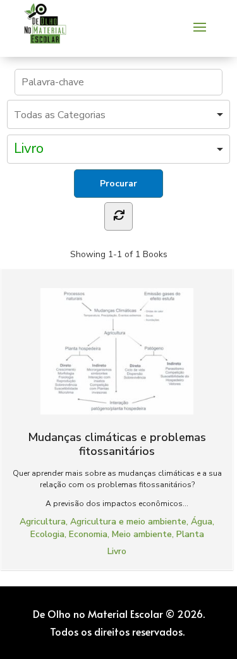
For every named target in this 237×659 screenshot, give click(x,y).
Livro (116, 551)
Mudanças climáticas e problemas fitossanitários (117, 444)
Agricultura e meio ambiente (128, 522)
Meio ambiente (142, 534)
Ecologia (47, 534)
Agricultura (43, 522)
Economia (88, 534)
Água (201, 522)
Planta (190, 534)
